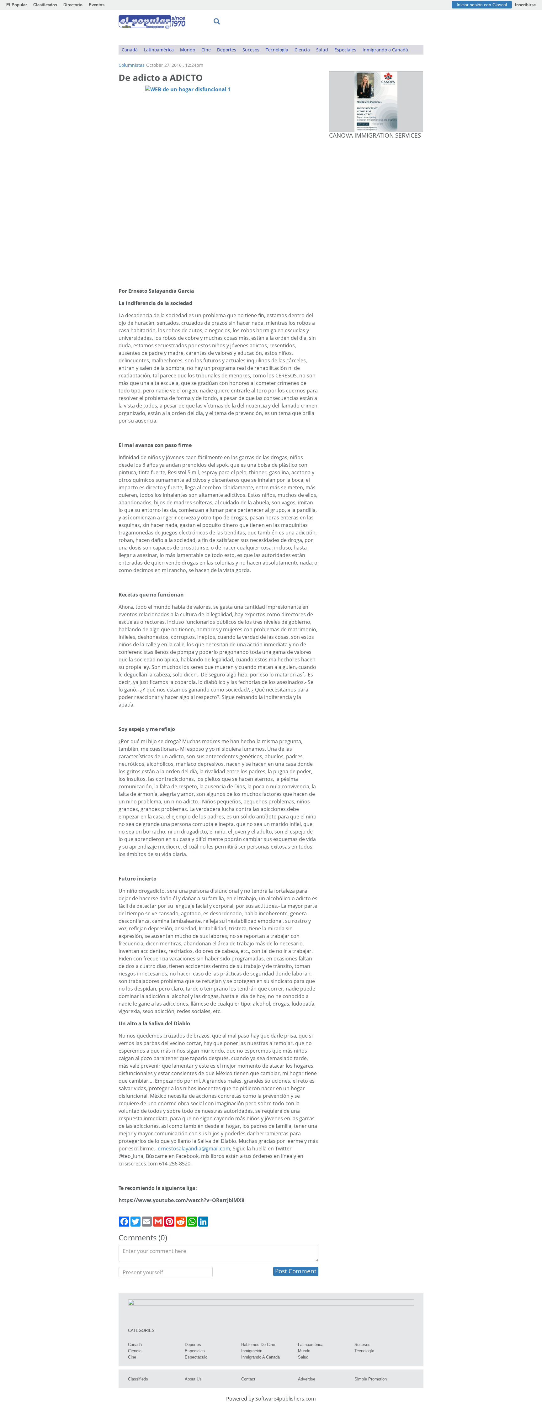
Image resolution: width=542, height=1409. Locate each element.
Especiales (345, 50)
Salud (322, 50)
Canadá (130, 50)
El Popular (16, 5)
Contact (248, 1379)
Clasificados (45, 5)
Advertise (306, 1379)
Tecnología (277, 50)
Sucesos (250, 50)
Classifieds (138, 1379)
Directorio (72, 5)
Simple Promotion (370, 1379)
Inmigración (251, 1351)
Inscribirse (525, 5)
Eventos (96, 5)
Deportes (226, 50)
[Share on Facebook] (124, 1222)
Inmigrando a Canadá (385, 50)
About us (193, 1379)
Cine (206, 50)
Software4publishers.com (285, 1398)
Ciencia (302, 50)
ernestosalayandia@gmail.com (194, 1148)
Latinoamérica (159, 50)
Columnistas (132, 65)
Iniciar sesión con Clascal (482, 4)
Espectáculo (196, 1357)
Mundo (187, 50)
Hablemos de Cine (258, 1344)
